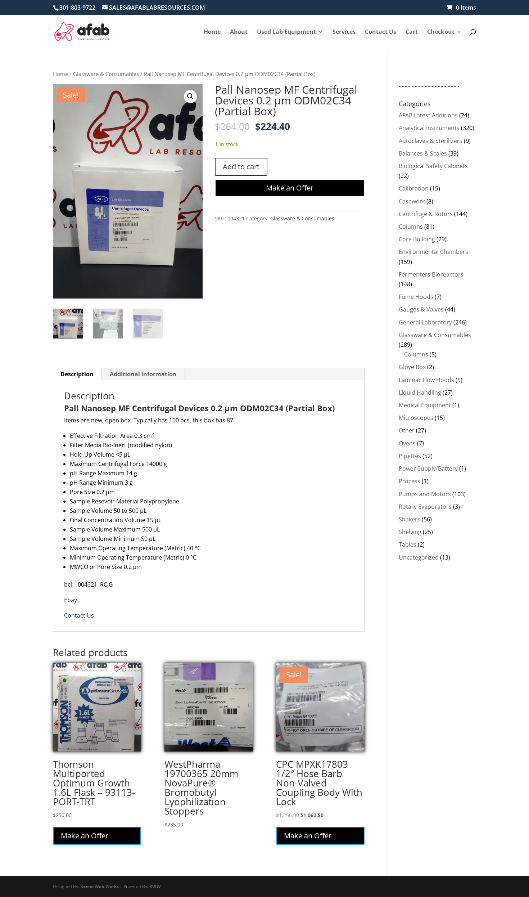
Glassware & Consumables (106, 73)
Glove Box (412, 367)
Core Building (417, 239)
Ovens (407, 443)
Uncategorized (419, 557)
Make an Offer (289, 188)
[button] (190, 96)
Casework (412, 201)
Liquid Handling (420, 392)
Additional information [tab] (143, 374)
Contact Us (79, 615)
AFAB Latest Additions (428, 115)
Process (409, 481)
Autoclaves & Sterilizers (430, 141)
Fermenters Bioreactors (431, 274)
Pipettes (410, 456)
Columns (411, 226)
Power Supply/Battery (428, 468)
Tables (407, 544)
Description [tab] (77, 374)
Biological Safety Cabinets (433, 166)
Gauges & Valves (421, 309)
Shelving (410, 532)
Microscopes (416, 418)
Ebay (70, 600)
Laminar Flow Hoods (426, 380)
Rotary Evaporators (425, 507)
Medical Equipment (425, 405)
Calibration (414, 188)
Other (407, 430)
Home (60, 73)
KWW (155, 886)
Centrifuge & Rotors (426, 214)
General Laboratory (425, 322)
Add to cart (241, 166)
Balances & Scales (423, 153)
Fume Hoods (416, 297)
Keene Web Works (99, 886)
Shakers (409, 519)
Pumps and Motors (425, 494)
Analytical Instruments (429, 128)
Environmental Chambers (433, 252)
